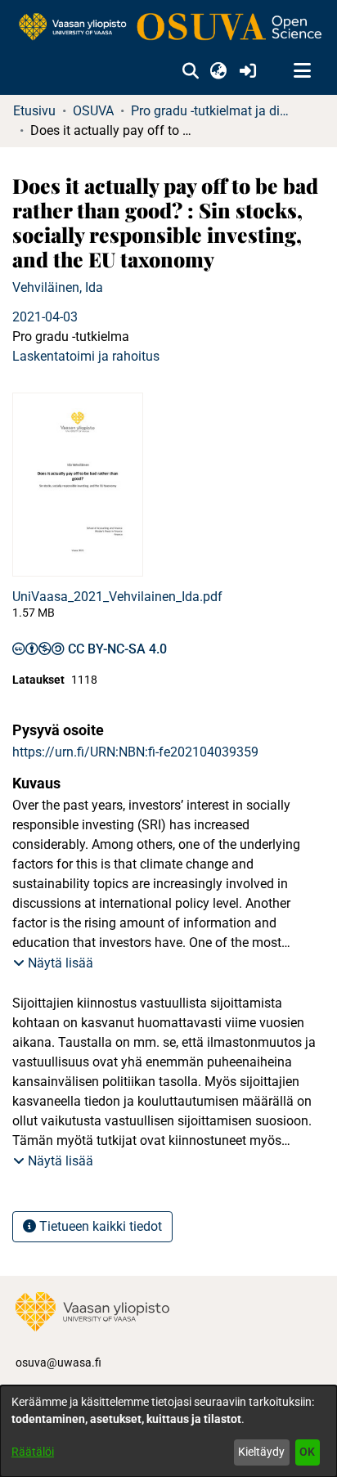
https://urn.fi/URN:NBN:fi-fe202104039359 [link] (135, 752)
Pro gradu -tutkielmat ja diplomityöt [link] (212, 111)
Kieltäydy (261, 1451)
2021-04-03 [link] (45, 317)
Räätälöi (32, 1451)
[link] (168, 28)
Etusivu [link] (34, 111)
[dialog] (168, 1431)
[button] (190, 71)
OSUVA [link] (93, 111)
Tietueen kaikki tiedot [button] (99, 1226)
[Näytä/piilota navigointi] (302, 71)
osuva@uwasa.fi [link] (58, 1362)
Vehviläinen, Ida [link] (57, 287)
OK (307, 1451)
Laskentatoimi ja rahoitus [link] (86, 356)
